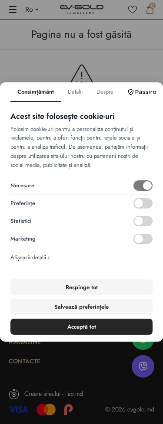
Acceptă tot (81, 327)
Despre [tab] (104, 92)
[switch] (143, 185)
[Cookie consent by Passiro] (142, 92)
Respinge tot (82, 287)
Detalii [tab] (75, 92)
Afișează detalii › (30, 257)
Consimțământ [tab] (35, 92)
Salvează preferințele (81, 307)
